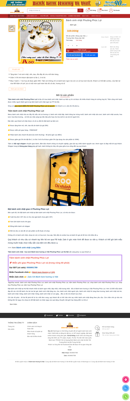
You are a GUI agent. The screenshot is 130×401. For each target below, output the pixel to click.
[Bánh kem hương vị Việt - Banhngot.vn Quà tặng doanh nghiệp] (17, 10)
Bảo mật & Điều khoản (34, 336)
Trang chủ (11, 326)
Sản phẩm (11, 329)
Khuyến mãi (44, 16)
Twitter (60, 315)
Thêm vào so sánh (72, 59)
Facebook (49, 315)
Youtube (71, 315)
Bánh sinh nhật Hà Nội (81, 340)
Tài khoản (116, 10)
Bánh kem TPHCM (55, 340)
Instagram (82, 315)
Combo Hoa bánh (74, 16)
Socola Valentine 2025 (58, 16)
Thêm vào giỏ (82, 50)
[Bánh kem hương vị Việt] (65, 3)
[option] (41, 41)
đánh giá (73, 25)
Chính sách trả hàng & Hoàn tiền (34, 328)
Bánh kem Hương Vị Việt (61, 361)
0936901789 (32, 268)
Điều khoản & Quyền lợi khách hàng (34, 333)
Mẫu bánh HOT (32, 16)
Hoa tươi (85, 16)
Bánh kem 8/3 (96, 16)
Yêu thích (104, 10)
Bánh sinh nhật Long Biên (28, 248)
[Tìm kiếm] (80, 10)
